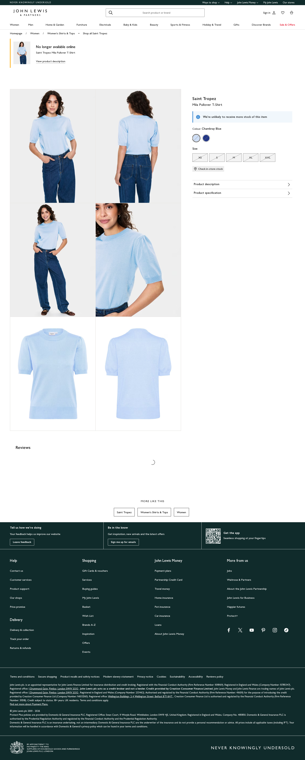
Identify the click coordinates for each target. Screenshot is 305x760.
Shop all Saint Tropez (95, 33)
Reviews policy (214, 676)
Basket (86, 606)
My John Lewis (270, 2)
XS (197, 158)
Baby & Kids (130, 24)
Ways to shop (209, 2)
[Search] (110, 12)
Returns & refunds (20, 648)
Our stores (288, 2)
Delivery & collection (22, 630)
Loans (158, 624)
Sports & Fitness (180, 24)
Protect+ (232, 615)
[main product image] (24, 53)
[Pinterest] (263, 631)
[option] (196, 138)
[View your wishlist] (282, 12)
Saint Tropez (124, 512)
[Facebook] (229, 631)
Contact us (16, 570)
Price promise (17, 606)
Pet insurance (162, 606)
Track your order (19, 639)
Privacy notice (145, 676)
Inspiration (88, 633)
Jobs (229, 570)
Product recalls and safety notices (80, 676)
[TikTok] (286, 631)
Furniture (81, 24)
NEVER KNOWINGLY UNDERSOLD (30, 2)
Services (87, 579)
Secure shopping (47, 676)
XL (247, 158)
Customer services (21, 579)
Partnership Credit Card (168, 579)
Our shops (16, 597)
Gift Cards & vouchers (95, 570)
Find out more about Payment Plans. (29, 704)
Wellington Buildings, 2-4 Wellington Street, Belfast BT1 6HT (140, 696)
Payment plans (163, 570)
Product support (19, 588)
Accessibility (196, 676)
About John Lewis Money (169, 633)
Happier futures (236, 606)
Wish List (88, 615)
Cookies (161, 676)
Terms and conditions (22, 676)
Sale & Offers (287, 24)
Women (14, 24)
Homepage (16, 33)
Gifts (236, 24)
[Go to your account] (273, 12)
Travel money (162, 588)
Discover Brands (261, 24)
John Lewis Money (246, 2)
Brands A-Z (89, 624)
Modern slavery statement (118, 676)
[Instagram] (275, 631)
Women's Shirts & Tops (61, 33)
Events (86, 651)
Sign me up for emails (123, 542)
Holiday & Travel (211, 24)
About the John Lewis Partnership (247, 588)
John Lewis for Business (241, 597)
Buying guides (90, 588)
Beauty (154, 24)
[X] (240, 631)
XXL (265, 158)
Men (30, 24)
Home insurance (164, 597)
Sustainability (177, 676)
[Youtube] (252, 631)
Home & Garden (55, 24)
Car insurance (162, 615)
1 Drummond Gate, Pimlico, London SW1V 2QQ (54, 688)
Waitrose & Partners (239, 579)
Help (227, 2)
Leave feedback (22, 542)
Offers (86, 642)
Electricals (105, 24)
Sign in (266, 12)
